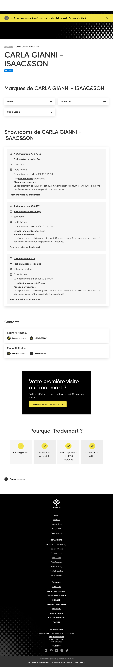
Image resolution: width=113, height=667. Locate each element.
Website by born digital (67, 659)
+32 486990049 (41, 338)
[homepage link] (56, 504)
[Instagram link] (61, 651)
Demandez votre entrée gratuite (46, 404)
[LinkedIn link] (56, 651)
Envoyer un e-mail (19, 338)
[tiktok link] (67, 651)
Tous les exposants (17, 479)
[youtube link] (51, 651)
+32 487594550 (41, 353)
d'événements (25, 178)
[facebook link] (46, 651)
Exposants (8, 47)
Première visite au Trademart (25, 194)
